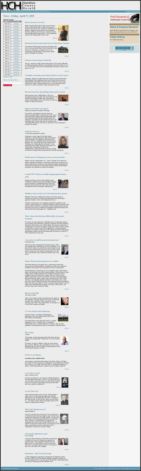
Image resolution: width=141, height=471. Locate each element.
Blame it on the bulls (32, 293)
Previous (6, 76)
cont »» (55, 38)
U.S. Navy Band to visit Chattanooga (37, 311)
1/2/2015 (16, 61)
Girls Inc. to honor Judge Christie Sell (38, 60)
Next (11, 76)
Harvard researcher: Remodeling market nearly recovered (45, 92)
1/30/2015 (16, 50)
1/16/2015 (16, 56)
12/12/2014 (16, 69)
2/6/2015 (16, 48)
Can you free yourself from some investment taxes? (42, 240)
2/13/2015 (16, 45)
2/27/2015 (16, 40)
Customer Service (29, 11)
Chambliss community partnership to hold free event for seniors (46, 75)
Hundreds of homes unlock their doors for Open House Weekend (47, 43)
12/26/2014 (16, 64)
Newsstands (36, 11)
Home (2, 11)
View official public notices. (117, 39)
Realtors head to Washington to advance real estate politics (45, 157)
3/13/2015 (16, 34)
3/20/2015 (16, 32)
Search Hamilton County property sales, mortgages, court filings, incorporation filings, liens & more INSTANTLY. (124, 31)
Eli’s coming (29, 332)
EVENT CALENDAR (33, 355)
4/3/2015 (16, 26)
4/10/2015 (16, 23)
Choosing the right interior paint (36, 433)
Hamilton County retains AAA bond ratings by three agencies (46, 193)
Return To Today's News (10, 80)
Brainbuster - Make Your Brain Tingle (38, 453)
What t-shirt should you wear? (35, 409)
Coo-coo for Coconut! (32, 373)
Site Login (42, 11)
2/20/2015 (16, 42)
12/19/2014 (16, 66)
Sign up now (118, 50)
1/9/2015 (16, 58)
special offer (129, 50)
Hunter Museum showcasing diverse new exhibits (41, 261)
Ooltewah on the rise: (32, 131)
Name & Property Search (18, 11)
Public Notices (8, 11)
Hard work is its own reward (34, 22)
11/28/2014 (16, 74)
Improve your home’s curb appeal (36, 108)
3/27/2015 (16, 29)
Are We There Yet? (31, 391)
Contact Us (47, 11)
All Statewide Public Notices (113, 468)
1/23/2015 (16, 53)
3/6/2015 (16, 37)
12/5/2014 (16, 72)
